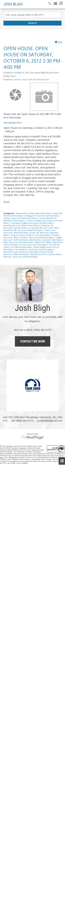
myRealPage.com (32, 437)
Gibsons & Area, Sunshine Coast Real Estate (30, 235)
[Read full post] (15, 95)
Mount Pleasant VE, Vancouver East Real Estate (26, 245)
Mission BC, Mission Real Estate (49, 242)
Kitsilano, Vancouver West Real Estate (37, 237)
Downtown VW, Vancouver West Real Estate (23, 230)
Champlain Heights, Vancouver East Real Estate (32, 223)
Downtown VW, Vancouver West (44, 228)
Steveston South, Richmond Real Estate (21, 252)
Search (32, 23)
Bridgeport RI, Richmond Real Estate (42, 216)
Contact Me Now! (32, 341)
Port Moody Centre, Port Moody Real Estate (31, 246)
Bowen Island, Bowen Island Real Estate (34, 213)
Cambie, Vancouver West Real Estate (31, 79)
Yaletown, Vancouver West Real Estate (20, 257)
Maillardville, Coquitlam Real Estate (46, 240)
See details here (12, 122)
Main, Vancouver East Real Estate (18, 242)
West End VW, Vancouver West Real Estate (28, 253)
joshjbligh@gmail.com (49, 420)
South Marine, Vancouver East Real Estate (34, 249)
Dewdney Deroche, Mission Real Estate (21, 225)
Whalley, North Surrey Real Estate (46, 254)
